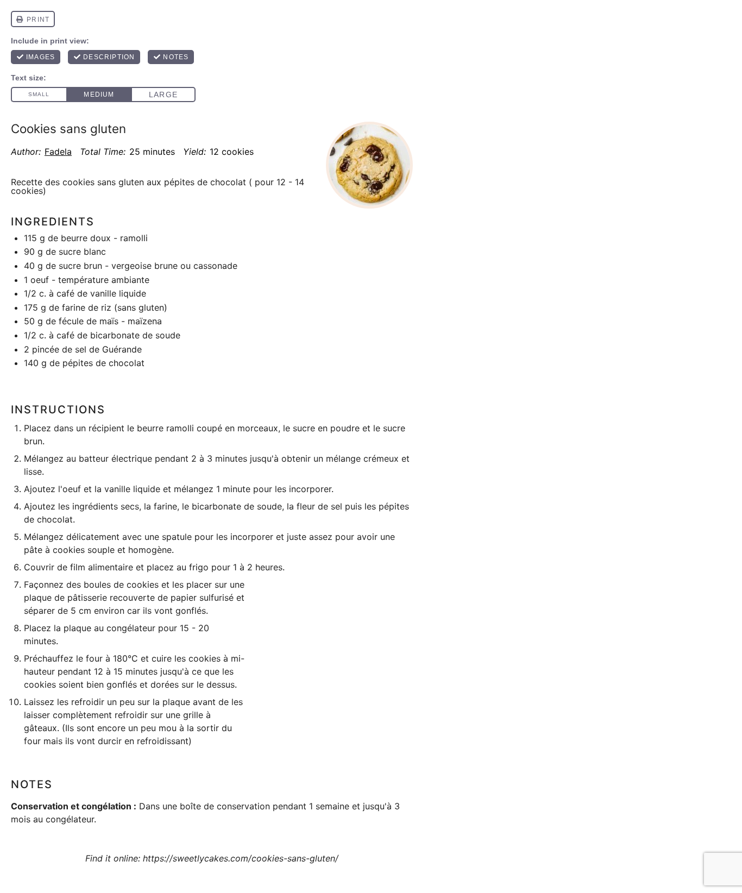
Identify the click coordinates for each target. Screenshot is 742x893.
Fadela (58, 151)
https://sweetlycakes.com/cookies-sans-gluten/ (240, 858)
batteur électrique (115, 458)
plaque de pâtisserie (65, 597)
